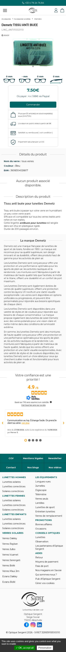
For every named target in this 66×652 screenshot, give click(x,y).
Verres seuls (41, 498)
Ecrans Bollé (8, 582)
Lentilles (39, 503)
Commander (33, 104)
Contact (11, 467)
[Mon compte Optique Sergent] (56, 10)
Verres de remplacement (48, 515)
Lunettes (40, 537)
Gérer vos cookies (44, 583)
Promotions (43, 520)
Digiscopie (41, 490)
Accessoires (6, 19)
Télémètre (40, 494)
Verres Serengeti (11, 560)
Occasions (40, 528)
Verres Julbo (8, 549)
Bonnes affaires (43, 524)
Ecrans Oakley (9, 576)
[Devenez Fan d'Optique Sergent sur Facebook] (26, 625)
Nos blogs (33, 467)
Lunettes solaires (11, 482)
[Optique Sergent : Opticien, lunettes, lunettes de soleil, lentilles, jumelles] (33, 10)
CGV (11, 458)
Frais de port (42, 566)
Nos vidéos (55, 467)
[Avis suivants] (63, 423)
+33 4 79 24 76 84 (34, 3)
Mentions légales (33, 458)
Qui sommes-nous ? (46, 574)
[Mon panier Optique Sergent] (62, 10)
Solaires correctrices (13, 491)
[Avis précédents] (2, 423)
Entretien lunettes (45, 511)
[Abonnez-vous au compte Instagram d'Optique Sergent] (33, 625)
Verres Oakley (9, 538)
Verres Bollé (8, 565)
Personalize (44, 647)
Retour (39, 557)
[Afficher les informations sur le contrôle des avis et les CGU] (51, 402)
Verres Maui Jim (10, 571)
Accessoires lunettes (22, 19)
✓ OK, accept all (25, 647)
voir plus (25, 423)
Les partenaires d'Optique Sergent (49, 547)
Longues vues (42, 481)
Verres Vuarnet (10, 554)
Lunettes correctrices (13, 486)
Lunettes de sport (45, 507)
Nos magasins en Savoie (48, 570)
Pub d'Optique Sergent (47, 578)
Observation (41, 541)
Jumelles (40, 485)
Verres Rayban (10, 543)
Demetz (38, 19)
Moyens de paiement (46, 561)
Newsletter (55, 458)
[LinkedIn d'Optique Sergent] (39, 625)
